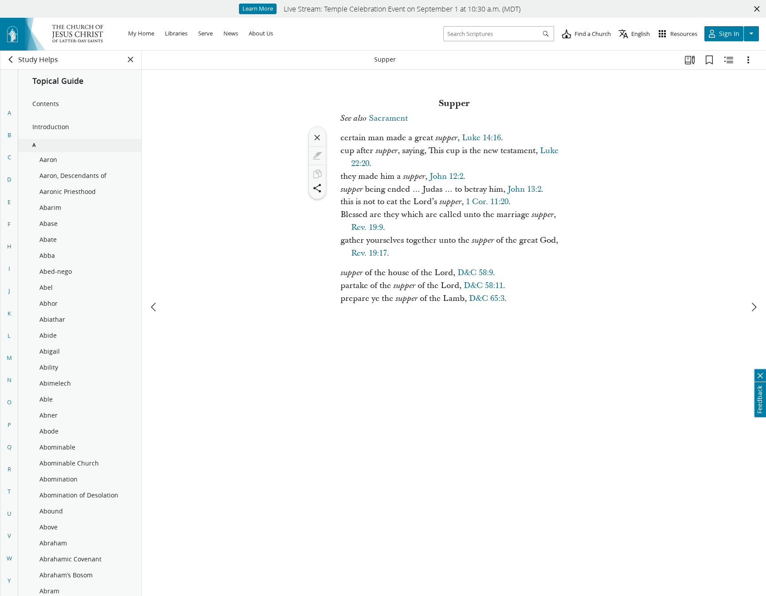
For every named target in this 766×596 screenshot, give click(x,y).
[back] (11, 59)
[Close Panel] (131, 59)
